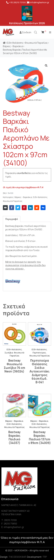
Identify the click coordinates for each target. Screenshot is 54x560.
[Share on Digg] (43, 207)
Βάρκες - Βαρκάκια (23, 197)
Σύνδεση (26, 32)
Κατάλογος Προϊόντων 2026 (27, 23)
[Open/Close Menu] (50, 32)
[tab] (11, 219)
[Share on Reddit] (36, 207)
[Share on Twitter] (17, 207)
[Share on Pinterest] (24, 207)
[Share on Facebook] (11, 207)
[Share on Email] (5, 207)
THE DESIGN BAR (17, 556)
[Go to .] (4, 42)
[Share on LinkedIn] (30, 207)
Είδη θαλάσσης (40, 197)
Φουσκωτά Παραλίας (12, 201)
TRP (44, 556)
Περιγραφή (11, 219)
